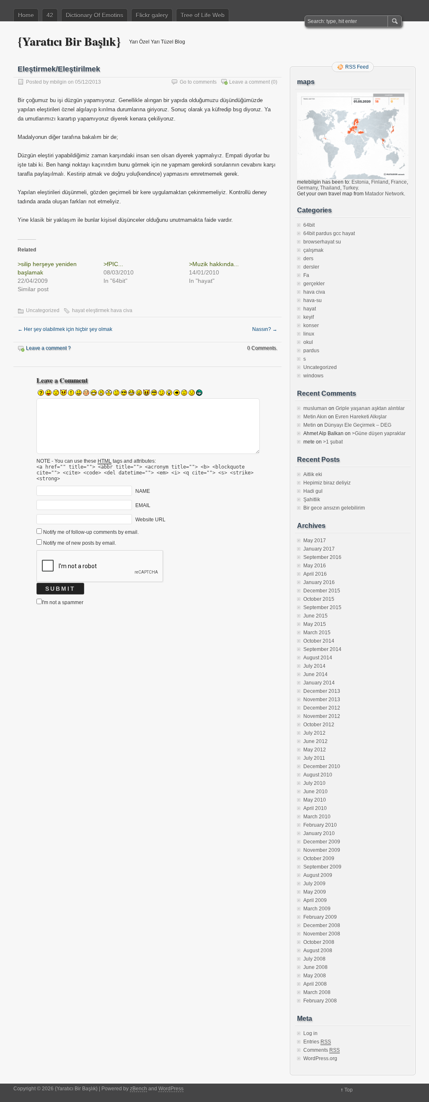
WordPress (170, 1089)
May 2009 (314, 892)
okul (308, 342)
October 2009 (318, 858)
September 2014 (322, 649)
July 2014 (314, 666)
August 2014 (317, 658)
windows (313, 376)
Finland (379, 182)
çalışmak (313, 250)
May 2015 (314, 624)
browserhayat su (322, 242)
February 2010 (320, 825)
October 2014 (318, 641)
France (399, 182)
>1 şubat (333, 442)
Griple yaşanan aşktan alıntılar (370, 408)
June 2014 (315, 674)
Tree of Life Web (203, 15)
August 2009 (317, 875)
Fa (306, 275)
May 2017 (314, 540)
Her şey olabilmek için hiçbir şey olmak (65, 329)
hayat (309, 309)
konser (311, 325)
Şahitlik (311, 499)
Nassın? (264, 329)
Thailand (330, 188)
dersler (311, 267)
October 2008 (318, 942)
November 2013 (321, 699)
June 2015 (315, 616)
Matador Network (384, 194)
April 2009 (315, 900)
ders (308, 258)
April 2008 (315, 984)
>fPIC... (113, 264)
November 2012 (321, 716)
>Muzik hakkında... (214, 264)
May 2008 (314, 976)
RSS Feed (357, 67)
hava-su (312, 300)
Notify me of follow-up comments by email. (91, 532)
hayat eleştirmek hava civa (102, 310)
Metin (309, 425)
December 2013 (321, 691)
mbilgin (58, 82)
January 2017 (319, 549)
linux (308, 334)
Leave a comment (249, 82)
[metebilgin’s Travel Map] (352, 177)
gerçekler (314, 284)
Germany (307, 188)
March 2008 (317, 992)
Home (26, 15)
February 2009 (320, 917)
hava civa (314, 292)
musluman (315, 408)
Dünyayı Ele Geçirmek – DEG (357, 425)
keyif (308, 317)
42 (50, 15)
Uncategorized (42, 310)
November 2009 (321, 850)
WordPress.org (320, 1058)
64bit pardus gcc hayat (329, 233)
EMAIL (142, 505)
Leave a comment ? (48, 348)
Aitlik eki (312, 474)
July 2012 (314, 733)
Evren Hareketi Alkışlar (361, 417)
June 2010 (315, 791)
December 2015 (321, 591)
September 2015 (322, 607)
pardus (311, 351)
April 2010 (315, 808)
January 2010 (319, 833)
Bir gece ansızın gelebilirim (334, 508)
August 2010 (317, 775)
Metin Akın (315, 417)
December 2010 (321, 766)
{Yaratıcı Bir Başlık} (69, 41)
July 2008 (314, 959)
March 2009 (317, 909)
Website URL (150, 520)
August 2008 (317, 950)
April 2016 (315, 574)
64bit (309, 225)
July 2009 (314, 884)
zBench (138, 1089)
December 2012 (321, 708)
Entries (317, 1042)
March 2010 (317, 817)
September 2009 (322, 867)
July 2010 (314, 783)
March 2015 (317, 633)
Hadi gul (313, 491)
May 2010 (314, 800)
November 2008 (321, 934)
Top (348, 1090)
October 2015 (318, 599)
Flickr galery (152, 15)
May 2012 (314, 750)
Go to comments (198, 82)
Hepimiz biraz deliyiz (327, 483)
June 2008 (315, 967)
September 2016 (322, 557)
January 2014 (319, 683)
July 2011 (314, 758)
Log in (310, 1033)
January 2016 (319, 582)
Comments (321, 1050)
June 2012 (315, 741)
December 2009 (321, 842)
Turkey (350, 188)
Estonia (360, 182)
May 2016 (314, 566)
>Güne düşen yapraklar (379, 433)
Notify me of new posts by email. (79, 543)
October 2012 (318, 725)
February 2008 (320, 1001)
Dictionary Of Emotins (94, 15)
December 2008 (321, 925)
